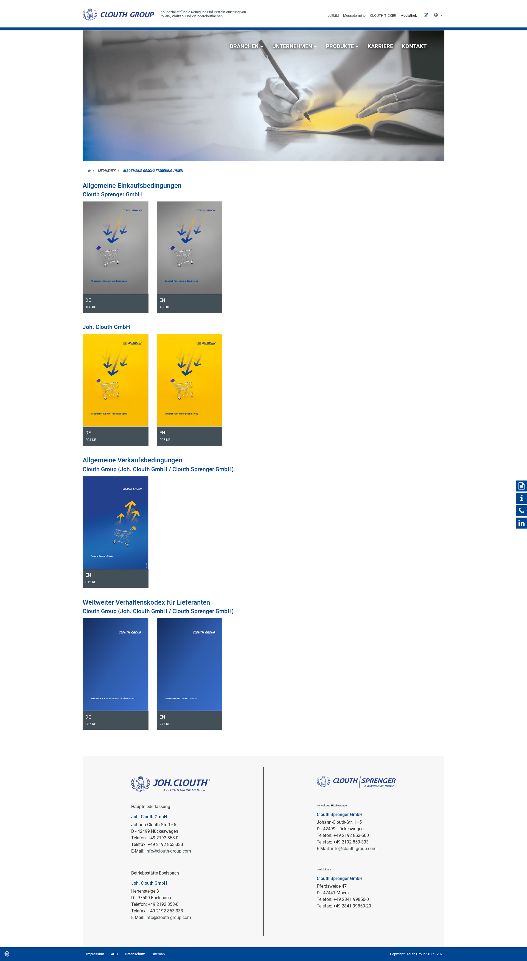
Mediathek (408, 15)
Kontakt (414, 46)
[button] (438, 15)
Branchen (244, 46)
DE (90, 303)
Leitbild (333, 15)
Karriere (380, 46)
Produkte (340, 46)
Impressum (95, 954)
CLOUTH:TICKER (383, 15)
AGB (114, 954)
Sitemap (158, 954)
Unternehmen (292, 46)
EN (164, 303)
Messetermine (354, 15)
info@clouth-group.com (168, 851)
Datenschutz (135, 954)
